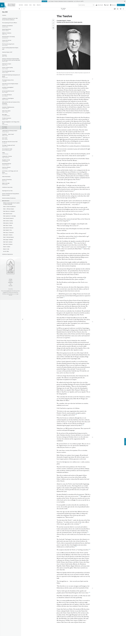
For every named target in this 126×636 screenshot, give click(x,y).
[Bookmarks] (117, 8)
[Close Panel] (19, 9)
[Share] (53, 28)
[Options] (123, 8)
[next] (124, 319)
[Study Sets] (114, 8)
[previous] (23, 319)
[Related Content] (120, 8)
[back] (2, 9)
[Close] (53, 20)
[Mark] (53, 23)
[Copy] (53, 26)
